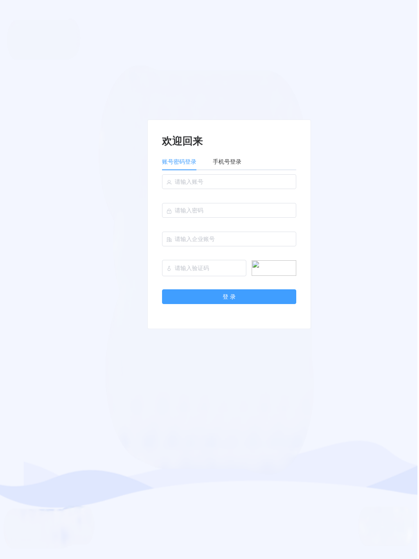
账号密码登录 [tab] (179, 162)
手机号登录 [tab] (227, 162)
